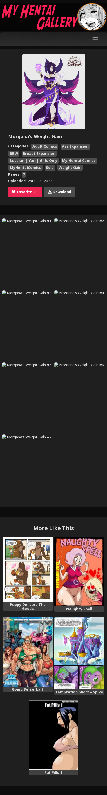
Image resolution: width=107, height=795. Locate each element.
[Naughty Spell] (79, 571)
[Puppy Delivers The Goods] (28, 569)
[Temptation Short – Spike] (79, 653)
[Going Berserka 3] (28, 652)
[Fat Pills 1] (53, 735)
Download (61, 191)
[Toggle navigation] (95, 39)
